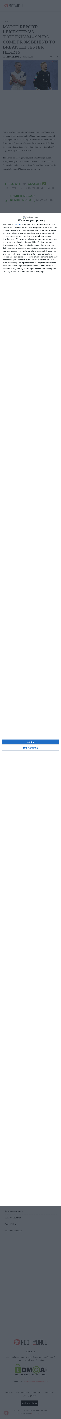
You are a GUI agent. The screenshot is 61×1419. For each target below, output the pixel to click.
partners (17, 224)
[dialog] (30, 709)
